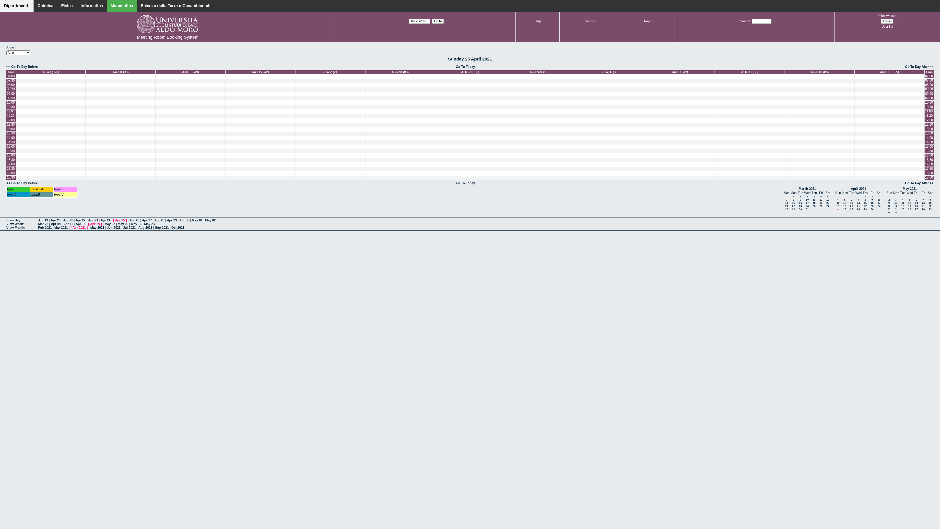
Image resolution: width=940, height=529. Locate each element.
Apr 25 (120, 220)
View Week (14, 224)
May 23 (149, 224)
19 (821, 203)
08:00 (11, 85)
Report (648, 21)
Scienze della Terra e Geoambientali (176, 5)
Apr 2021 (79, 227)
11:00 (10, 111)
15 (793, 203)
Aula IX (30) (609, 72)
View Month (15, 227)
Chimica (45, 5)
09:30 (11, 98)
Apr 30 (184, 220)
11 (814, 199)
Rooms (590, 21)
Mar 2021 (61, 227)
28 (786, 209)
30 (800, 209)
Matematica (122, 5)
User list (887, 26)
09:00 (11, 94)
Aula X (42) (680, 72)
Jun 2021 (113, 227)
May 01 (197, 220)
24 (807, 206)
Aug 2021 (145, 227)
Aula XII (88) (820, 72)
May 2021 (910, 189)
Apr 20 (55, 220)
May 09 (123, 224)
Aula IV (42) (260, 72)
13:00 (11, 129)
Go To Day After (917, 67)
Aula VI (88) (400, 72)
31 (807, 209)
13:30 (11, 133)
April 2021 (858, 189)
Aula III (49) (190, 72)
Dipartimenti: (17, 5)
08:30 (11, 89)
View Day (13, 220)
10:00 (11, 102)
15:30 (11, 151)
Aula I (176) (51, 72)
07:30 (11, 80)
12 (821, 199)
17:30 (11, 168)
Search (745, 21)
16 (800, 203)
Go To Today (465, 67)
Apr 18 (80, 224)
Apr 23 (93, 220)
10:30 (11, 107)
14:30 (11, 142)
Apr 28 (159, 220)
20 (827, 203)
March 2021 (807, 189)
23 (800, 206)
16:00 (11, 155)
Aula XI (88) (749, 72)
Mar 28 (43, 224)
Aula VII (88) (470, 72)
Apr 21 (68, 220)
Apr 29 (172, 220)
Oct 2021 (177, 227)
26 (821, 206)
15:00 (11, 146)
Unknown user (887, 16)
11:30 (10, 116)
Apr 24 (105, 220)
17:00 (11, 164)
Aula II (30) (121, 72)
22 (793, 206)
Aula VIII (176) (540, 72)
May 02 (210, 220)
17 (807, 203)
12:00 (11, 120)
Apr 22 (80, 220)
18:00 (11, 173)
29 (793, 209)
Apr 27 (147, 220)
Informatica (92, 5)
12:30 (11, 124)
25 (814, 206)
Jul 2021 (129, 227)
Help (537, 21)
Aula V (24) (330, 72)
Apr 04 (56, 224)
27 (827, 206)
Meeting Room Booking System (168, 37)
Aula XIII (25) (889, 72)
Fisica (67, 5)
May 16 (136, 224)
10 (807, 199)
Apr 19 (43, 220)
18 (814, 203)
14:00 (11, 138)
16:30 (11, 160)
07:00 (11, 76)
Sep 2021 (162, 227)
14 (786, 203)
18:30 (11, 177)
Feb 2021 (45, 227)
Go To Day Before (24, 67)
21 (786, 206)
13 (827, 199)
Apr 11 (68, 224)
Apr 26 (134, 220)
